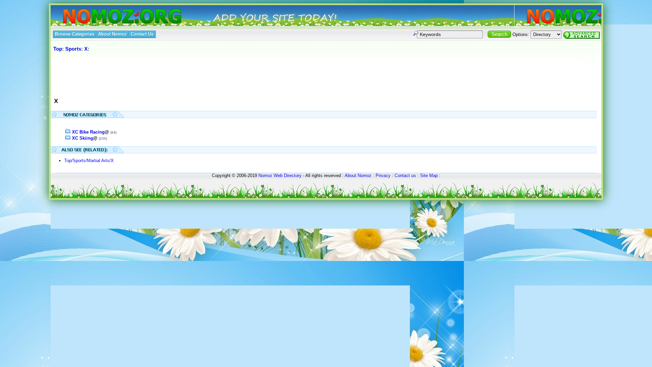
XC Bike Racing (88, 132)
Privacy (383, 175)
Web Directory (288, 175)
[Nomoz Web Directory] (109, 16)
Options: (520, 34)
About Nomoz (358, 175)
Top (57, 49)
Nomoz (265, 175)
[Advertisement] (176, 74)
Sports (73, 49)
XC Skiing (82, 138)
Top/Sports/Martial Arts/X (89, 160)
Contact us (405, 175)
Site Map (429, 175)
